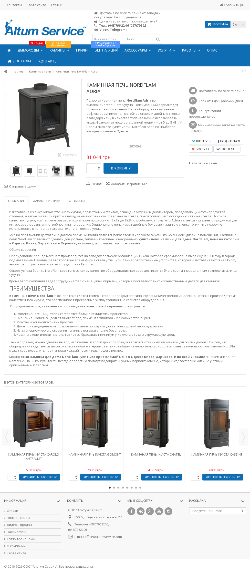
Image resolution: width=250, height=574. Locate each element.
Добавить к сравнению (129, 184)
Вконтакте (228, 149)
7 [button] (136, 488)
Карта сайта (36, 5)
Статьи (56, 5)
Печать (97, 184)
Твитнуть (203, 141)
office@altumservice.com (103, 536)
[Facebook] (131, 511)
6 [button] (132, 488)
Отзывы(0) (77, 200)
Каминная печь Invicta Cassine (216, 454)
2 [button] (114, 488)
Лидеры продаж (19, 525)
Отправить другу (22, 186)
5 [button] (127, 488)
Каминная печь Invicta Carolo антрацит (33, 456)
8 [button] (140, 488)
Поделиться (229, 141)
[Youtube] (159, 511)
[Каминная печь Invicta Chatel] (155, 421)
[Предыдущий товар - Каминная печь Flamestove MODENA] (242, 71)
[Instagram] (168, 511)
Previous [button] (6, 437)
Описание (16, 200)
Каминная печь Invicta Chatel (156, 454)
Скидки (12, 511)
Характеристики (47, 200)
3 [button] (118, 488)
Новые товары (18, 518)
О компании (16, 546)
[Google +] (150, 511)
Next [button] (243, 437)
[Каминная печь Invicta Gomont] (94, 421)
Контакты (14, 5)
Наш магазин (17, 532)
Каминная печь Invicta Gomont (95, 454)
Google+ (202, 149)
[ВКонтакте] (141, 511)
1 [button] (110, 488)
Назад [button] (6, 119)
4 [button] (123, 488)
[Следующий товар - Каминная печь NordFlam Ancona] (245, 71)
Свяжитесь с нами (21, 539)
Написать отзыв (203, 163)
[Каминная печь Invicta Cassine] (216, 421)
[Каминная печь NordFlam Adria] (16, 171)
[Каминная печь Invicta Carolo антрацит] (33, 421)
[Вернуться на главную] (5, 72)
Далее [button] (78, 119)
